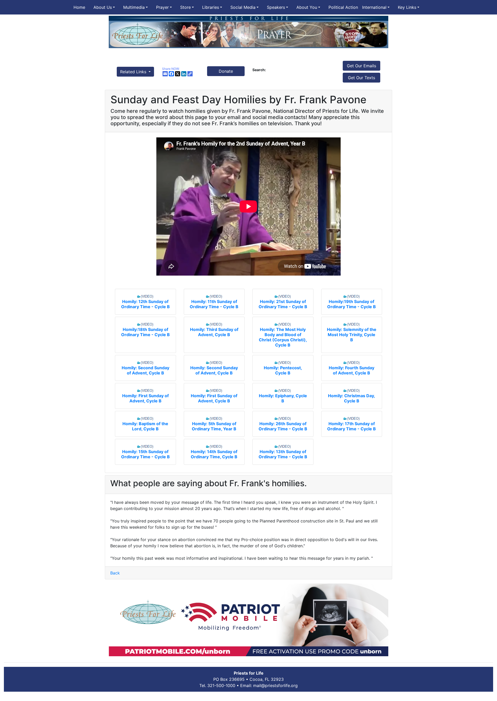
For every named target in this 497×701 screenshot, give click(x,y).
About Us (102, 7)
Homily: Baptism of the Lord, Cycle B (145, 426)
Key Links (407, 7)
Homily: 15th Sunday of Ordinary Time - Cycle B (145, 454)
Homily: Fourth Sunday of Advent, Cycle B (351, 370)
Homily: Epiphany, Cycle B (283, 398)
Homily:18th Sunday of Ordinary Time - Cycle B (145, 332)
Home (79, 7)
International (374, 7)
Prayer (162, 7)
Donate (226, 71)
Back (115, 572)
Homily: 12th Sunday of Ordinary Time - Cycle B (145, 304)
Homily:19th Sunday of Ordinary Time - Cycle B (351, 304)
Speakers (276, 7)
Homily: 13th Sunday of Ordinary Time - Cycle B (283, 454)
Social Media (242, 7)
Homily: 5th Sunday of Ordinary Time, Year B (214, 426)
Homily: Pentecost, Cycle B (283, 370)
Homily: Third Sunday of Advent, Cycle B (214, 332)
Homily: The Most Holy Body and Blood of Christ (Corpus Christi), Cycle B (283, 337)
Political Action (343, 7)
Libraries (210, 7)
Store (185, 7)
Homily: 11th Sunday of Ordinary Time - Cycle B (214, 304)
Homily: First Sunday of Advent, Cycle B (145, 398)
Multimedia (134, 7)
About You (306, 7)
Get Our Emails (361, 65)
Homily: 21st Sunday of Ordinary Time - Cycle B (283, 304)
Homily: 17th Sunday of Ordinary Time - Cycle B (351, 426)
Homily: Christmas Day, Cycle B (351, 398)
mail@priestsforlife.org (275, 685)
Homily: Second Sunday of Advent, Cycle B (145, 370)
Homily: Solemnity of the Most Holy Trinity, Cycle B (351, 334)
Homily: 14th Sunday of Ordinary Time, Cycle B (214, 454)
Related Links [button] (134, 71)
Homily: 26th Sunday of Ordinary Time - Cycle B (283, 426)
